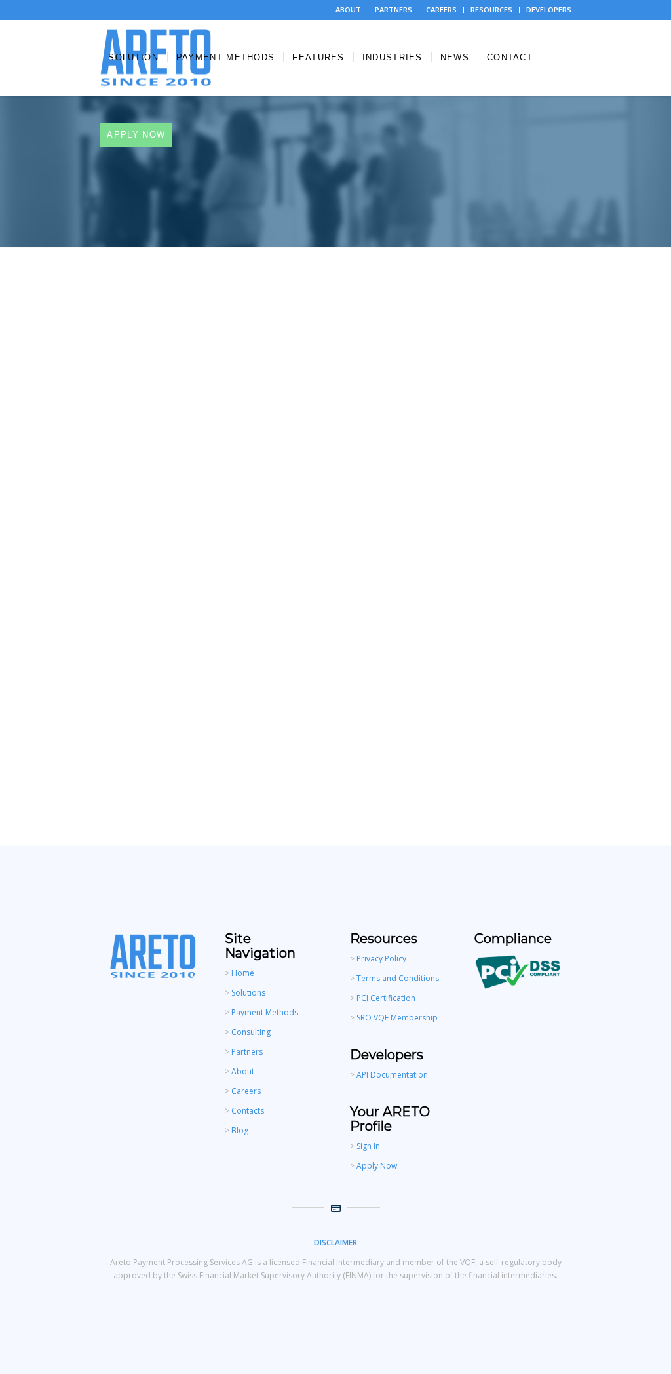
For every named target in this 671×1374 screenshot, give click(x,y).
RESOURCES (491, 9)
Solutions (248, 992)
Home (242, 973)
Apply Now (376, 1165)
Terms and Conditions (397, 978)
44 (277, 722)
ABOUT (348, 9)
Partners (247, 1051)
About (242, 1071)
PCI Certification (385, 997)
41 (202, 722)
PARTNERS (393, 9)
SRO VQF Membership (397, 1017)
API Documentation (392, 1074)
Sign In (368, 1146)
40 (178, 722)
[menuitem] (348, 10)
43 (252, 722)
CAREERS (441, 9)
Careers (246, 1091)
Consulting (251, 1032)
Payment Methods (264, 1012)
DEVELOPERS (548, 9)
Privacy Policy (381, 958)
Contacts (247, 1110)
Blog (239, 1130)
